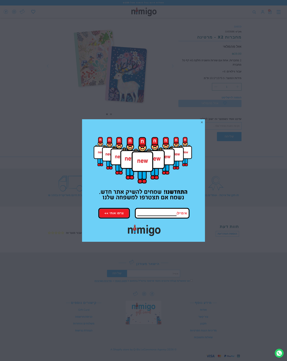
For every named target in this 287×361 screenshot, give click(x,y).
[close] (202, 122)
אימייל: (182, 213)
